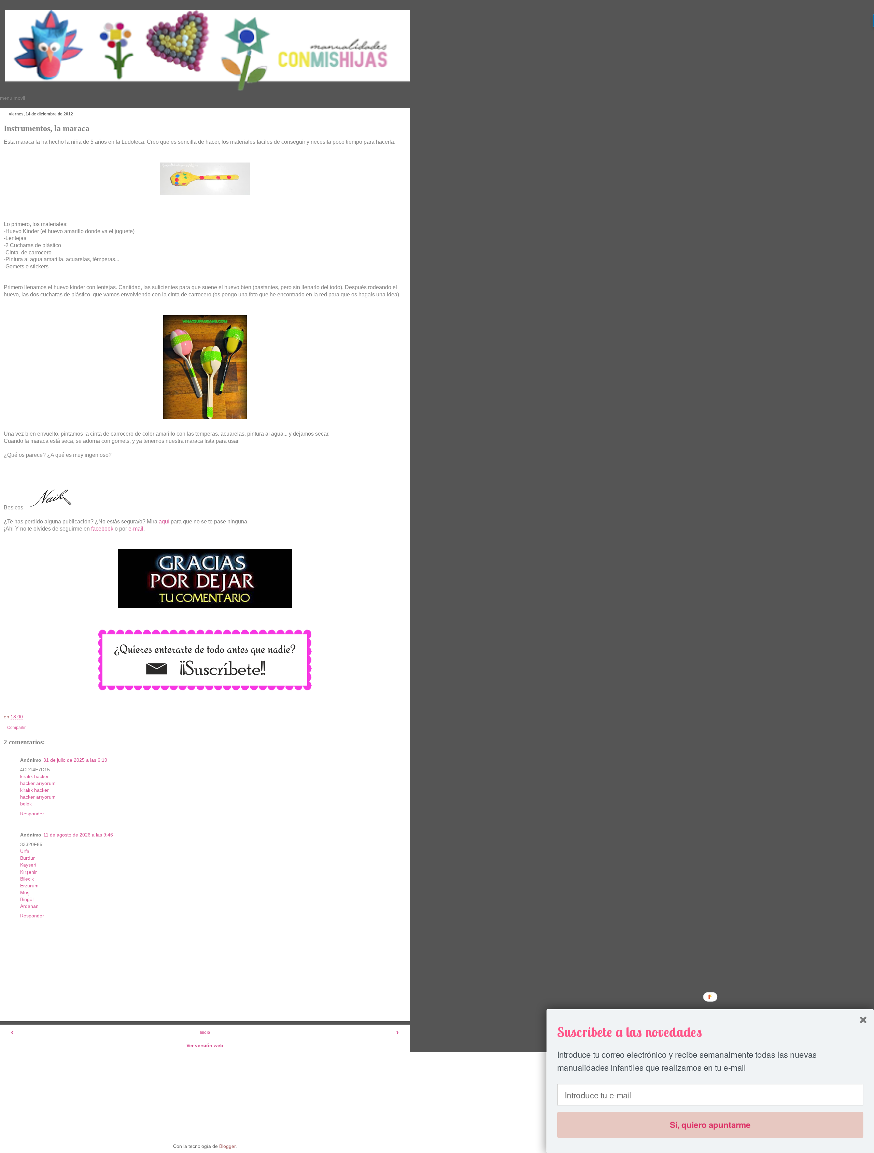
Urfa (24, 851)
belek (26, 803)
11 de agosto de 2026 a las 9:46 (78, 835)
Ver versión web (204, 1045)
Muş (24, 892)
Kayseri (28, 865)
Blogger (227, 1146)
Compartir (16, 727)
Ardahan (29, 906)
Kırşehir (28, 872)
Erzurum (29, 885)
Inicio (205, 1032)
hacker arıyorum (38, 783)
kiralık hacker (34, 776)
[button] (710, 1032)
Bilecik (27, 879)
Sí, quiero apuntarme (710, 1124)
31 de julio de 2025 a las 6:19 (75, 760)
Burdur (27, 858)
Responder (32, 813)
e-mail (135, 529)
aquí (165, 521)
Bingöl (26, 899)
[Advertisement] (205, 1095)
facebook (102, 529)
